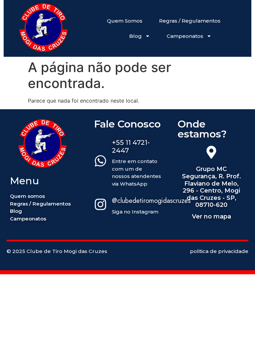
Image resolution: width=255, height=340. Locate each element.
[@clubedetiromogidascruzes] (100, 205)
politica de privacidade (219, 251)
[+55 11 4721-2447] (100, 161)
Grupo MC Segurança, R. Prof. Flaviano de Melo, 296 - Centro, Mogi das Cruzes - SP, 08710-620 (211, 187)
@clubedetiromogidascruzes (151, 201)
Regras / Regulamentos (189, 21)
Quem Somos (124, 21)
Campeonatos (185, 36)
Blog (135, 36)
